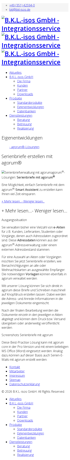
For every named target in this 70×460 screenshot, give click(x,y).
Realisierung (25, 128)
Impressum (17, 375)
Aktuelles (15, 72)
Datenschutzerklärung (24, 384)
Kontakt (14, 367)
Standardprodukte (29, 102)
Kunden (22, 85)
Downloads (25, 94)
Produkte (15, 98)
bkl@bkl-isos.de (19, 9)
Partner (22, 90)
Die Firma (23, 81)
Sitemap (14, 380)
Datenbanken (26, 111)
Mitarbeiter (17, 371)
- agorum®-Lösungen (24, 147)
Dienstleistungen (20, 115)
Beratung (23, 120)
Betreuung (24, 124)
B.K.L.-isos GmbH (21, 77)
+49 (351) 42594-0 (22, 5)
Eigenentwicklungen (30, 107)
